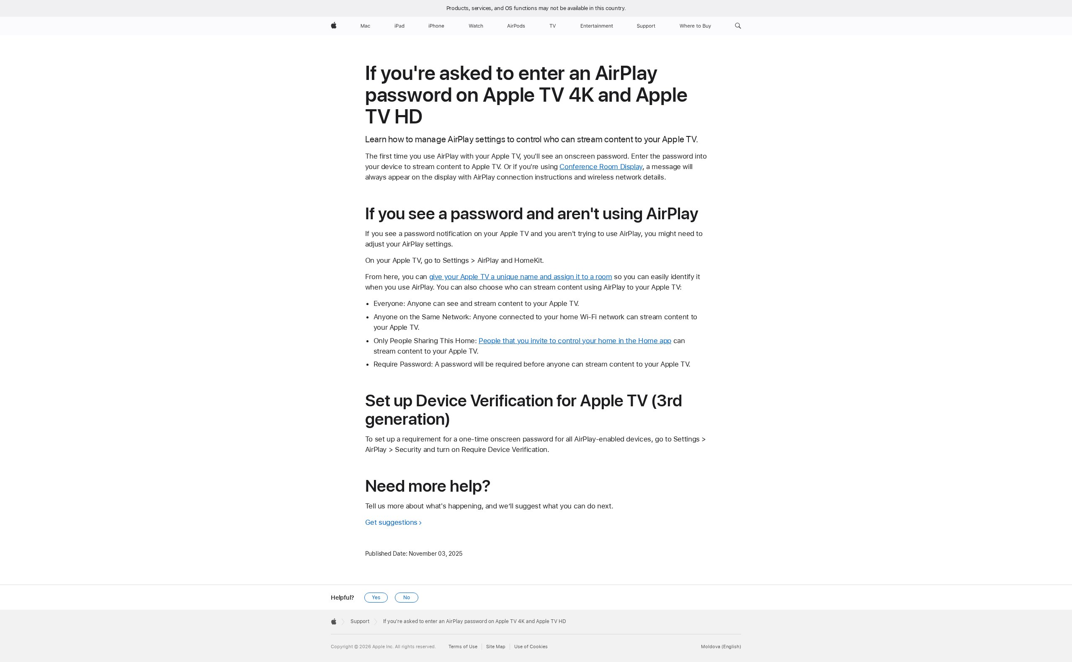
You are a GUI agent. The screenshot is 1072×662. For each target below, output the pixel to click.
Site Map (495, 646)
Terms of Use (462, 646)
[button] (738, 26)
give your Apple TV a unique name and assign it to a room (520, 276)
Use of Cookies (531, 646)
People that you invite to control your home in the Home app (575, 340)
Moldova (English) (721, 646)
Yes (376, 597)
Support (359, 621)
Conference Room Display (600, 166)
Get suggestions (391, 522)
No (406, 597)
